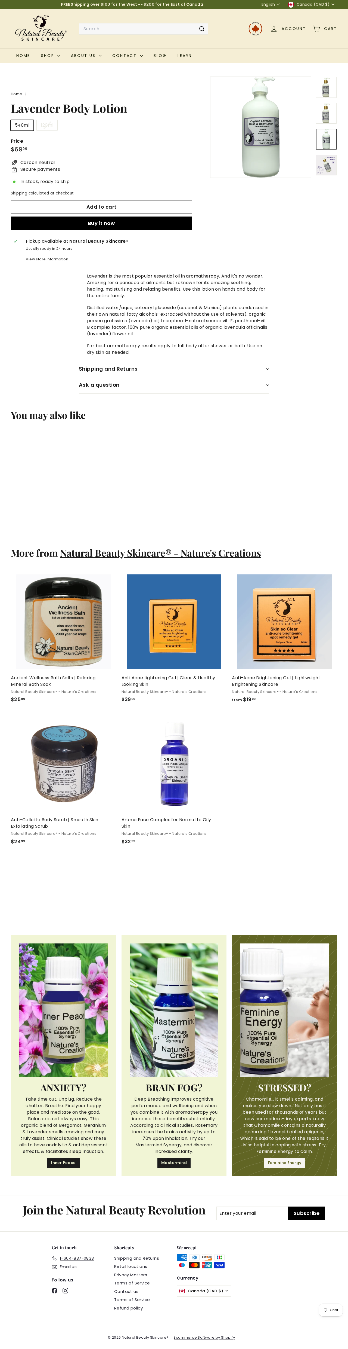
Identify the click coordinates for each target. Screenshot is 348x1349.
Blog (160, 55)
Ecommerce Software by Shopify (204, 1337)
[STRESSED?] (284, 1010)
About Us (84, 55)
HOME (23, 55)
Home (17, 94)
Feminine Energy (285, 1162)
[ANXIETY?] (63, 1010)
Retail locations (130, 1266)
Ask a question (99, 385)
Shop (48, 55)
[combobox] (143, 29)
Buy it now (101, 223)
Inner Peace (63, 1162)
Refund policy (128, 1308)
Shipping (19, 193)
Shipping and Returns (108, 369)
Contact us (126, 1291)
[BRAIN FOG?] (174, 1010)
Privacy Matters (130, 1275)
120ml (49, 126)
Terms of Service (132, 1283)
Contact (125, 55)
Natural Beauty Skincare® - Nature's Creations (160, 552)
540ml (22, 125)
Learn (185, 55)
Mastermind (174, 1162)
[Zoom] (260, 127)
